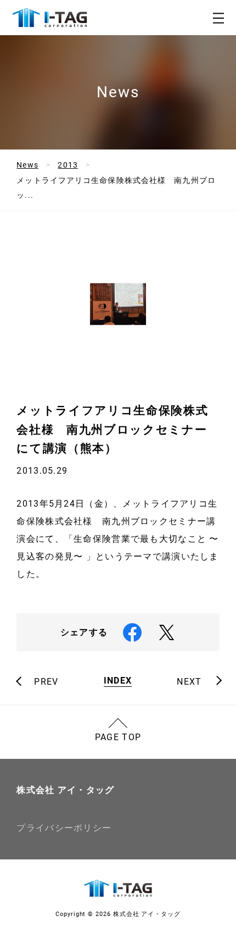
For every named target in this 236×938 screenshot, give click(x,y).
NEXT (189, 682)
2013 (67, 164)
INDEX (118, 681)
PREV (46, 682)
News (27, 164)
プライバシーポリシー (63, 828)
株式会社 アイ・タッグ (65, 790)
